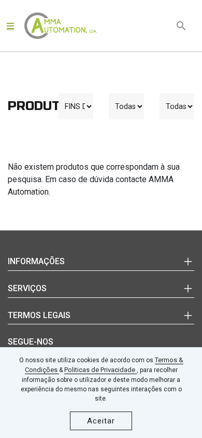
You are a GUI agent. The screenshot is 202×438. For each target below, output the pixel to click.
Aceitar (101, 421)
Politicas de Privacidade (100, 370)
